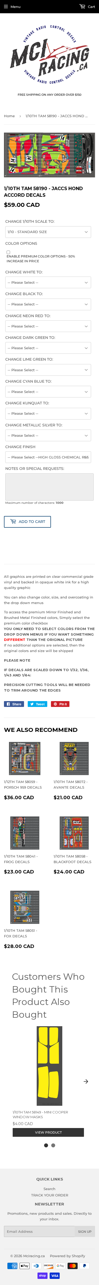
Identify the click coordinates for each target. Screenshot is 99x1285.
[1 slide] (46, 1145)
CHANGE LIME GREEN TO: (29, 359)
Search (49, 1189)
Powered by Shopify (67, 1256)
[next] (86, 1081)
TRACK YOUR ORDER (49, 1195)
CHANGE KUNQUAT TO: (27, 403)
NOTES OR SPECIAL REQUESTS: (34, 468)
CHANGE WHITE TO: (24, 272)
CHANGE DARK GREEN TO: (30, 337)
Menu (16, 7)
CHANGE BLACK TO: (24, 293)
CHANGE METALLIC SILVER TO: (33, 425)
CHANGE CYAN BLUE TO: (28, 381)
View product (48, 1132)
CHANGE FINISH (20, 446)
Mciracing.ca (34, 1256)
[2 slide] (53, 1145)
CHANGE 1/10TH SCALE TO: (29, 221)
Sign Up (85, 1232)
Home (9, 116)
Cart (91, 7)
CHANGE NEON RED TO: (27, 315)
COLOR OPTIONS (21, 243)
